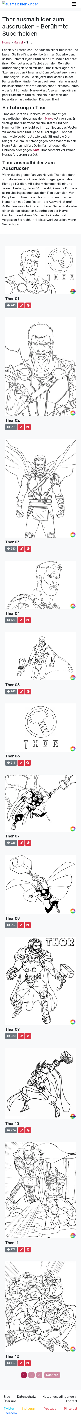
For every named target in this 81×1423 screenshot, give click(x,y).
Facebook (10, 1413)
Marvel (18, 42)
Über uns (10, 1401)
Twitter (9, 1408)
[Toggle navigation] (74, 4)
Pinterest (70, 1408)
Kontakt (71, 1401)
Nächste (52, 1375)
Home (6, 42)
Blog (7, 1396)
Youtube (50, 1408)
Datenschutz (26, 1396)
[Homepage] (20, 4)
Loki (36, 150)
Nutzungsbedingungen (59, 1396)
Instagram (29, 1408)
